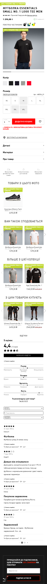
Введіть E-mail (13, 571)
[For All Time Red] (29, 83)
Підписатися (23, 578)
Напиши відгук (32, 15)
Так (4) (21, 401)
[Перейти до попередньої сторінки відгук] (19, 543)
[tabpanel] (23, 48)
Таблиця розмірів (10, 94)
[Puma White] (5, 83)
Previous (2, 234)
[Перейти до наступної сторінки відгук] (27, 543)
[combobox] (23, 408)
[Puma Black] (11, 83)
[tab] (23, 145)
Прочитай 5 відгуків (17, 15)
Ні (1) (26, 401)
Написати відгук (23, 355)
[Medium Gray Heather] (23, 83)
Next (44, 234)
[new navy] (17, 83)
